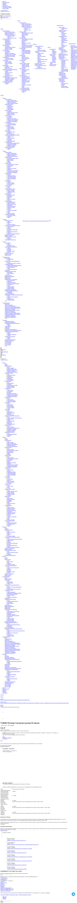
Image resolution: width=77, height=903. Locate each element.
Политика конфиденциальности (25, 894)
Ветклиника (2, 884)
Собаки (6, 439)
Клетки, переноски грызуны (12, 552)
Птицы (6, 558)
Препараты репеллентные (12, 678)
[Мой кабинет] (1, 356)
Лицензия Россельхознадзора (6, 887)
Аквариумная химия (11, 592)
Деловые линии (48, 819)
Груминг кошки (10, 390)
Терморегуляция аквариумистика (13, 624)
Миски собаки (10, 498)
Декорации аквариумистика (12, 601)
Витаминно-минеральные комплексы (14, 661)
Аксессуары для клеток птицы (13, 567)
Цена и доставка (3, 882)
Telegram (4, 897)
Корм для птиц (10, 561)
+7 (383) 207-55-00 (3, 10)
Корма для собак (10, 442)
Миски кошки (10, 411)
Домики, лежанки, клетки (12, 491)
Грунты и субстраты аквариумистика (14, 586)
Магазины (2, 881)
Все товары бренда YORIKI (5, 745)
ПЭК (52, 819)
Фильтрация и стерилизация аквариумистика (16, 630)
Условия (12, 733)
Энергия (58, 819)
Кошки (6, 364)
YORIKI (12, 725)
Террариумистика (8, 638)
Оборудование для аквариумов (13, 611)
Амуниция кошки (10, 427)
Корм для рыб (10, 581)
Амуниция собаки (10, 507)
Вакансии (2, 885)
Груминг (2, 883)
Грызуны (6, 528)
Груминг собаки (10, 457)
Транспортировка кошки (12, 434)
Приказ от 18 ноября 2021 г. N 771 (7, 888)
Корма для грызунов (11, 531)
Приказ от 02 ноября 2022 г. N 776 (7, 889)
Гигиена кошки (10, 399)
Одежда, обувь (10, 486)
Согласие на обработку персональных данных (9, 894)
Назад (6, 363)
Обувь (1, 706)
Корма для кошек (10, 367)
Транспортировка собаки (12, 522)
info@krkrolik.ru (3, 879)
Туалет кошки (10, 404)
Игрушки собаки (10, 449)
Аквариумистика (8, 578)
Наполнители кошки (11, 375)
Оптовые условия (3, 830)
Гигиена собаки (10, 469)
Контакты (2, 886)
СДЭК (54, 819)
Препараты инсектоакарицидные (13, 671)
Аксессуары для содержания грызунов (14, 539)
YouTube (4, 898)
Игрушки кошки (10, 383)
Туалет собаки (10, 478)
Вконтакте (5, 896)
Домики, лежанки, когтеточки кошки (14, 417)
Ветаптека (7, 656)
